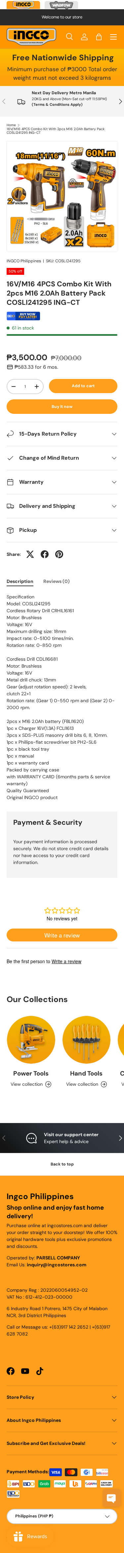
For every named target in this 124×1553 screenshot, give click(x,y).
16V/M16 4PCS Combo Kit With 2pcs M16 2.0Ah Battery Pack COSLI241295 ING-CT (55, 131)
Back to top (62, 1164)
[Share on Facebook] (44, 554)
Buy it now (62, 406)
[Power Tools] (31, 1040)
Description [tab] (20, 581)
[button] (99, 37)
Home (11, 125)
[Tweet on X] (30, 554)
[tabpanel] (62, 697)
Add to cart (83, 385)
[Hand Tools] (86, 1040)
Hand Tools (86, 1073)
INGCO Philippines (24, 261)
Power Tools (31, 1073)
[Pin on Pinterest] (59, 554)
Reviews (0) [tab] (56, 581)
